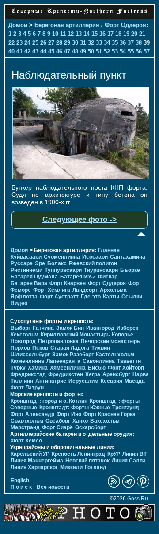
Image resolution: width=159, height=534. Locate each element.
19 (126, 34)
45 (51, 51)
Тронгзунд (125, 407)
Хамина (38, 368)
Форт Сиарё (57, 427)
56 (139, 51)
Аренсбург (116, 374)
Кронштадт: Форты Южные (74, 407)
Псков (40, 348)
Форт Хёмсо (26, 441)
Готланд (95, 467)
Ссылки (131, 297)
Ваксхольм (105, 421)
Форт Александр (32, 414)
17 (110, 34)
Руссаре (22, 263)
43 (35, 51)
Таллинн (22, 381)
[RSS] (114, 486)
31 (83, 42)
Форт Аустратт (59, 297)
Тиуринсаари (101, 270)
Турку (18, 368)
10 (55, 34)
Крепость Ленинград (78, 454)
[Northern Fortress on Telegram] (128, 486)
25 (35, 42)
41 (19, 51)
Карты (111, 297)
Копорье (122, 335)
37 (131, 42)
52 (107, 51)
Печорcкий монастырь (110, 341)
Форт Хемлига (51, 290)
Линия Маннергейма (37, 461)
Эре (40, 263)
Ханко (80, 421)
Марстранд (25, 427)
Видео (19, 303)
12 (71, 34)
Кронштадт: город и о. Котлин (49, 401)
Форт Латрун (27, 388)
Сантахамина (127, 257)
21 (142, 34)
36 (123, 42)
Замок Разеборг (73, 354)
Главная (109, 250)
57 (147, 51)
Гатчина (43, 328)
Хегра (92, 374)
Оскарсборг (90, 427)
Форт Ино (69, 414)
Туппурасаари (63, 270)
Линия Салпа (129, 461)
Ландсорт (85, 290)
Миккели (71, 467)
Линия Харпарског (34, 467)
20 (134, 34)
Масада (135, 381)
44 (43, 51)
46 (59, 51)
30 (75, 42)
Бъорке (130, 270)
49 (83, 51)
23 (19, 42)
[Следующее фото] (80, 176)
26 (43, 42)
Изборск (127, 328)
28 (59, 42)
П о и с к (21, 487)
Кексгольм (24, 335)
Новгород (23, 341)
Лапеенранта (63, 361)
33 (99, 42)
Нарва (140, 374)
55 (131, 51)
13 (79, 34)
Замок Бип (70, 328)
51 (99, 51)
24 (27, 42)
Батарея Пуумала (34, 277)
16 (102, 34)
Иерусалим (83, 381)
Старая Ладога (69, 348)
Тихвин (100, 348)
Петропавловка (58, 341)
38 (139, 42)
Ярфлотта (24, 297)
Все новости (53, 487)
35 (115, 42)
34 (107, 42)
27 (51, 42)
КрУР (113, 454)
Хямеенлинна (68, 368)
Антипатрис (50, 381)
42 (27, 51)
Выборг (20, 328)
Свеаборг (57, 421)
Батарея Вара (29, 283)
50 (91, 51)
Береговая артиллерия (66, 25)
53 (115, 51)
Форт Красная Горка (109, 414)
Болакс (57, 263)
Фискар (107, 277)
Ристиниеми (26, 270)
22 (11, 42)
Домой (17, 25)
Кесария (111, 381)
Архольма (113, 290)
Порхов (20, 348)
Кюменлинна (27, 361)
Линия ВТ (134, 454)
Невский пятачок (87, 461)
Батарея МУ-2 (78, 277)
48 (75, 51)
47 (67, 51)
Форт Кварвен (67, 283)
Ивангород (100, 328)
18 (118, 34)
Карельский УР (30, 454)
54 (123, 51)
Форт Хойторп (126, 368)
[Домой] (79, 14)
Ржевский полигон (93, 263)
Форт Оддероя (125, 25)
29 (67, 42)
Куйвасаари (26, 257)
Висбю (97, 368)
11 (63, 34)
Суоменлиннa (62, 257)
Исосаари (95, 257)
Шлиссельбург (30, 354)
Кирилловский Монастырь (75, 335)
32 (91, 42)
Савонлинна (99, 361)
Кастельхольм (115, 354)
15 (94, 34)
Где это (91, 297)
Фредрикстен (65, 374)
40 (11, 51)
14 (86, 34)
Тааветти (129, 361)
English (20, 480)
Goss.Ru (137, 499)
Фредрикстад (28, 374)
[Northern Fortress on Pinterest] (143, 486)
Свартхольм (27, 421)
